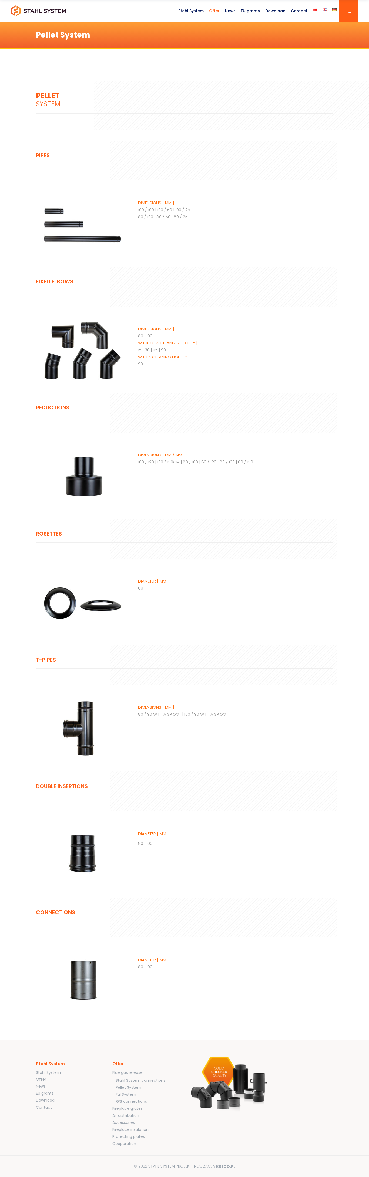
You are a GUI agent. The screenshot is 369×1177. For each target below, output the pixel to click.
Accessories (123, 1122)
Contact (44, 1107)
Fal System (126, 1094)
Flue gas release (127, 1072)
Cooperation (124, 1143)
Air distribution (125, 1115)
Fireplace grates (127, 1108)
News (41, 1086)
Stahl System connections (140, 1080)
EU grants (44, 1093)
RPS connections (131, 1101)
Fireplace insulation (130, 1129)
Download (45, 1100)
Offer (41, 1079)
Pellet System (128, 1087)
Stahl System (48, 1072)
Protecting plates (128, 1136)
